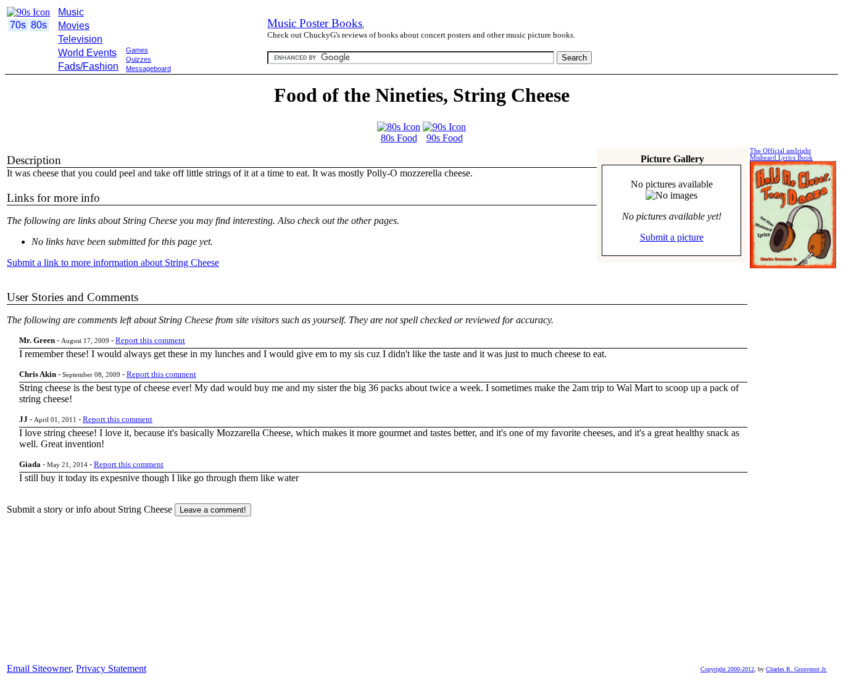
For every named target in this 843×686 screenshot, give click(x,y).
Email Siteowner (39, 668)
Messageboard (148, 68)
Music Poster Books (314, 23)
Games (137, 50)
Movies (73, 25)
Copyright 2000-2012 (727, 669)
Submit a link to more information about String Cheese (113, 262)
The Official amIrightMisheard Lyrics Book (781, 154)
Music (71, 12)
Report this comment (150, 340)
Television (80, 39)
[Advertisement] (229, 79)
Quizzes (138, 59)
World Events (87, 53)
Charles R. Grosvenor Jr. (796, 669)
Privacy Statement (111, 668)
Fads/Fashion (88, 66)
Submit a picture (672, 237)
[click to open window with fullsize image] (671, 195)
